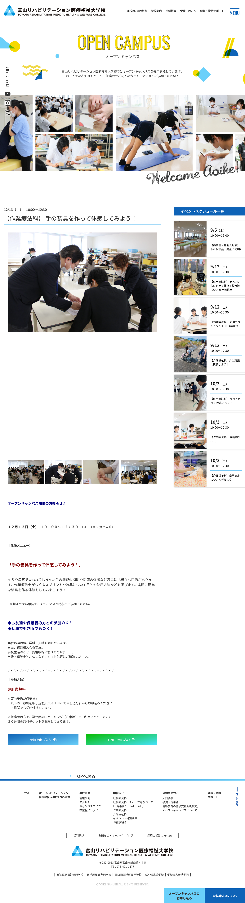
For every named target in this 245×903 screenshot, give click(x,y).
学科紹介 (171, 11)
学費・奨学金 (171, 802)
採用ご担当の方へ (158, 835)
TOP (26, 793)
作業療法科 (120, 810)
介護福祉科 (120, 814)
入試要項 (168, 798)
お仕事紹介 (120, 822)
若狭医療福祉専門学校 (69, 874)
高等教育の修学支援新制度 (179, 806)
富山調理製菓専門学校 (128, 874)
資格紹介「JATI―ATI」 (130, 806)
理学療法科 (120, 798)
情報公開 (84, 798)
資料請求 (79, 835)
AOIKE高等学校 (154, 874)
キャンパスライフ (90, 806)
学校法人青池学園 (178, 874)
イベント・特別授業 (125, 818)
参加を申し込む (40, 739)
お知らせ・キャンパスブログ (115, 835)
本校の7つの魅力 (137, 11)
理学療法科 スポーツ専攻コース (133, 802)
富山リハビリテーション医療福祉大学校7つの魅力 (54, 795)
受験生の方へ (188, 11)
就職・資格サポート (212, 11)
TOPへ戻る (85, 776)
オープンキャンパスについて (180, 810)
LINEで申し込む (119, 739)
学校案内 (156, 11)
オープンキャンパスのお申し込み (184, 895)
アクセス (84, 802)
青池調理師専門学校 (99, 874)
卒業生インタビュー (91, 810)
